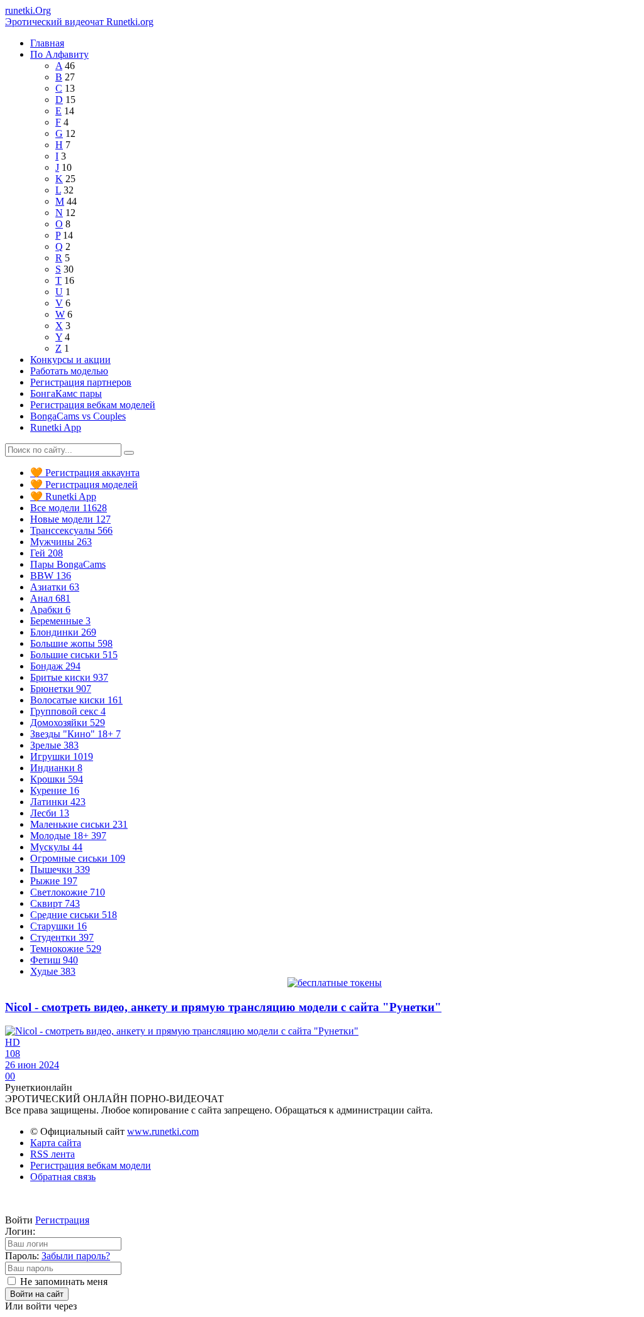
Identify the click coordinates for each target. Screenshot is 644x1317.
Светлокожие (67, 892)
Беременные (60, 620)
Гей (46, 553)
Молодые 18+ (68, 835)
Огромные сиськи (77, 858)
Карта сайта (55, 1142)
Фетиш (54, 960)
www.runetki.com (163, 1131)
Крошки (56, 779)
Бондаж (55, 666)
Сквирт (55, 903)
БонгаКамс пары (66, 393)
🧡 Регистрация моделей (84, 484)
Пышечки (60, 869)
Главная (47, 43)
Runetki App (55, 427)
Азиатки (54, 587)
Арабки (50, 609)
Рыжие (53, 880)
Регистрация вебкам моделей (92, 404)
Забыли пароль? (76, 1255)
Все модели (68, 507)
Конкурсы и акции (70, 359)
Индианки (56, 767)
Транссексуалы (71, 530)
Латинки (58, 801)
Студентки (62, 937)
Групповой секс (68, 711)
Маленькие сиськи (79, 824)
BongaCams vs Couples (78, 416)
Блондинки (63, 632)
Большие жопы (71, 643)
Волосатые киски (76, 700)
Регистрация (62, 1220)
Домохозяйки (67, 722)
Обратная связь (63, 1176)
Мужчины (61, 541)
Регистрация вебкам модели (90, 1165)
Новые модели (70, 519)
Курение (54, 790)
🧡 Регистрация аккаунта (85, 472)
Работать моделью (69, 371)
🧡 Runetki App (63, 496)
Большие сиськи (74, 654)
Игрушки (61, 756)
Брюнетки (60, 688)
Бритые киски (69, 677)
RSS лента (52, 1154)
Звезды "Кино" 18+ (75, 734)
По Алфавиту (59, 54)
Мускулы (56, 847)
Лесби (49, 813)
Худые (52, 971)
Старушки (58, 926)
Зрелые (54, 745)
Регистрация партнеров (80, 382)
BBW (50, 575)
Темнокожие (65, 948)
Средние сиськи (73, 914)
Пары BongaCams (68, 564)
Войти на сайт (37, 1294)
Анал (50, 598)
